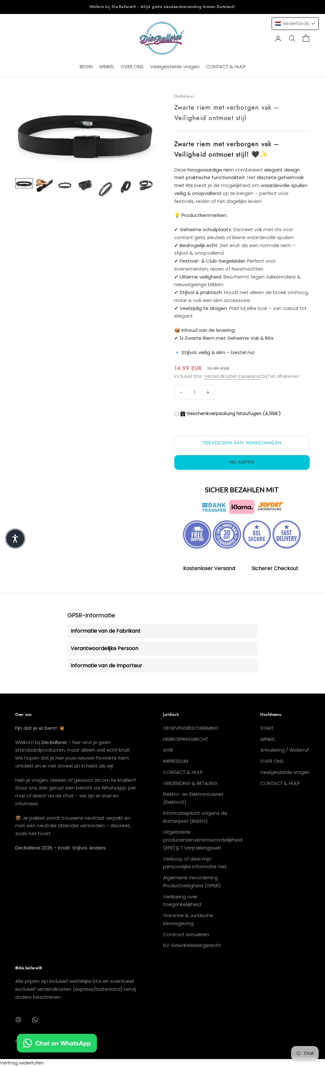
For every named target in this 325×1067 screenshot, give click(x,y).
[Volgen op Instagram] (18, 1020)
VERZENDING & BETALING (190, 783)
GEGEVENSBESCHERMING (190, 728)
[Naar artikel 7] (146, 185)
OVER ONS (132, 66)
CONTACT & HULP (225, 66)
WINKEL (106, 66)
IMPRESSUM (175, 761)
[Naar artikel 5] (105, 189)
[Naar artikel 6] (126, 187)
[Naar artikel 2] (44, 185)
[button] (295, 24)
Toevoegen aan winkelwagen (242, 443)
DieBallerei (184, 96)
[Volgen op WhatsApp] (35, 1020)
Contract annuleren (186, 934)
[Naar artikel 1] (24, 183)
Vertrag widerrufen (22, 1062)
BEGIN (86, 66)
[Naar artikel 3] (65, 185)
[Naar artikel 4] (85, 185)
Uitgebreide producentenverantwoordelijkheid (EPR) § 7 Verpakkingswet (202, 840)
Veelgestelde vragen (175, 66)
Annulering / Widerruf (284, 750)
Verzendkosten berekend (232, 376)
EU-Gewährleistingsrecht (192, 945)
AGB (168, 750)
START (267, 728)
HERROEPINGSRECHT (185, 739)
